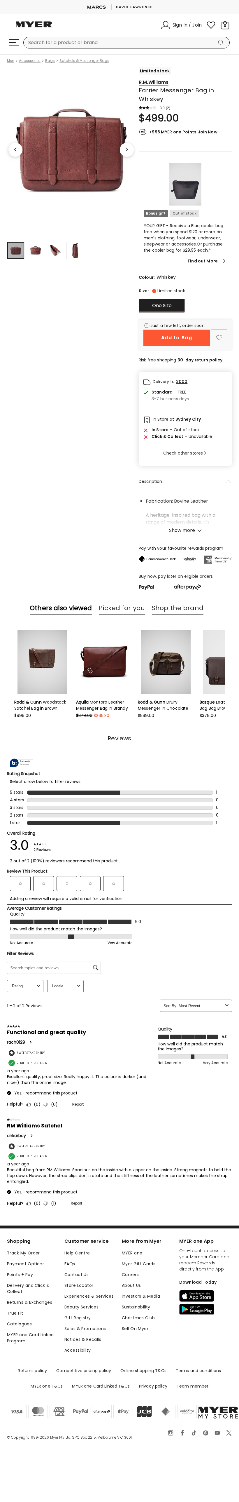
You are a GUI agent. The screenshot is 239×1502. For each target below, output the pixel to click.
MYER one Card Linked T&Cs (101, 1386)
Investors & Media (141, 1296)
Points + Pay (20, 1275)
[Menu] (14, 42)
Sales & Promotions (85, 1329)
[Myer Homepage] (33, 28)
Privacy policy (153, 1386)
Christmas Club (138, 1318)
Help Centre (77, 1253)
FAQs (69, 1264)
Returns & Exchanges (29, 1302)
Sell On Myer (135, 1329)
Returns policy (32, 1371)
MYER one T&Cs (47, 1386)
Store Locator (78, 1285)
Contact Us (76, 1275)
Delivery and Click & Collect (28, 1288)
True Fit (15, 1313)
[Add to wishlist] (219, 338)
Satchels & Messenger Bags (84, 60)
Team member (193, 1386)
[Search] (222, 42)
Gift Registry (77, 1318)
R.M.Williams (153, 82)
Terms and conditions (198, 1371)
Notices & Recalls (82, 1339)
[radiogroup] (185, 305)
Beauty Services (81, 1307)
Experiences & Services (89, 1296)
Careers (130, 1275)
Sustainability (136, 1307)
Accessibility (77, 1350)
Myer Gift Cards (138, 1264)
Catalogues (19, 1324)
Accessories (30, 60)
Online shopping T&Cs (143, 1371)
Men (10, 60)
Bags (50, 60)
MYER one (132, 1253)
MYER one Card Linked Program (30, 1338)
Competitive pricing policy (83, 1371)
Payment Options (26, 1264)
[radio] (162, 306)
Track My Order (23, 1253)
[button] (185, 210)
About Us (131, 1285)
